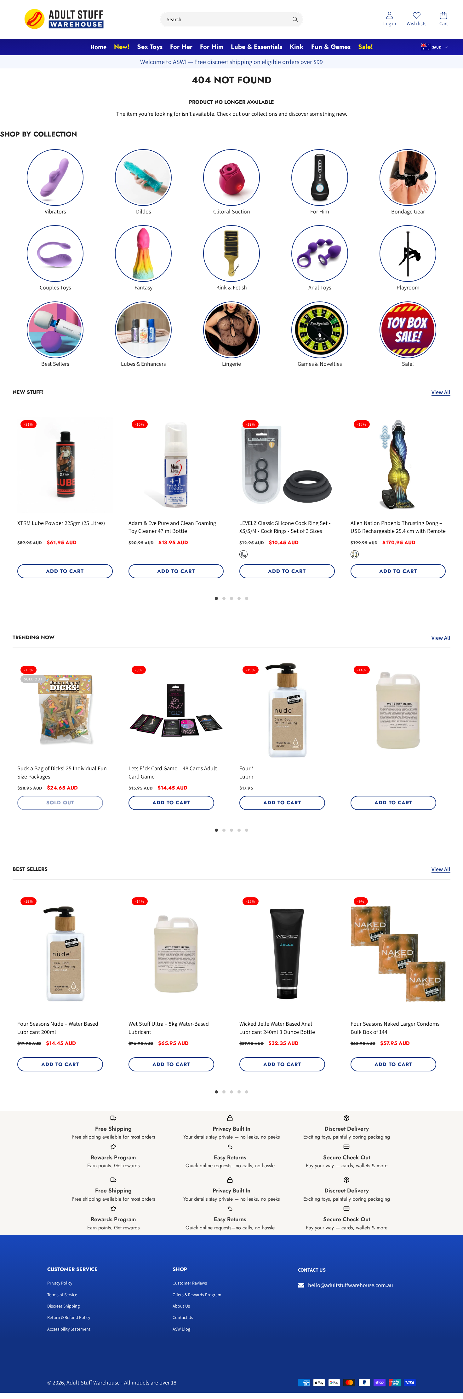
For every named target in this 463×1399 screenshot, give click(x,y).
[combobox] (231, 19)
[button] (443, 19)
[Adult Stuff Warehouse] (64, 19)
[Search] (296, 19)
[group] (55, 182)
